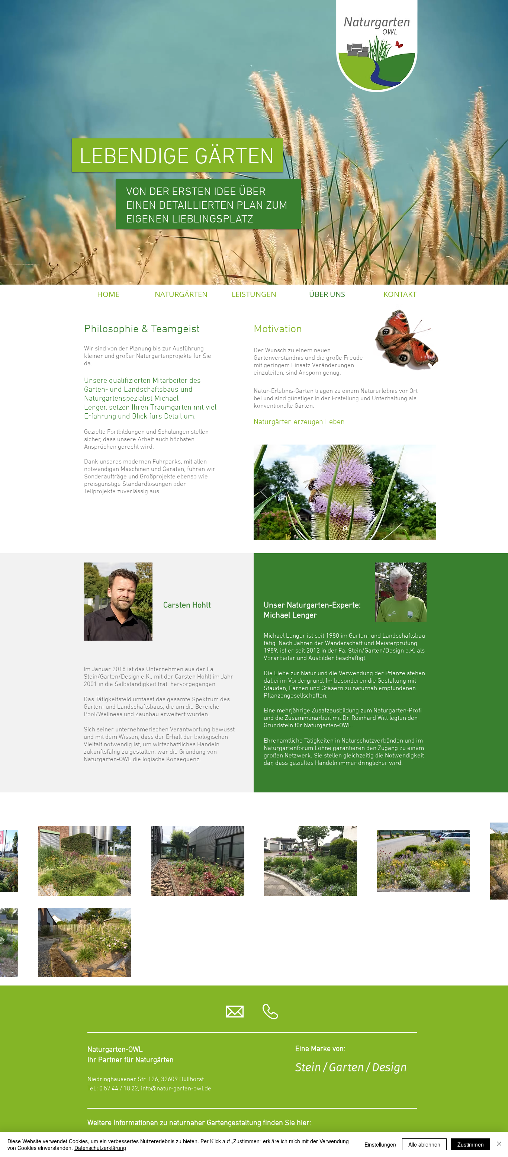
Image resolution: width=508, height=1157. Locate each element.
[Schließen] (499, 1144)
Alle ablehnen (424, 1144)
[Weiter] (425, 492)
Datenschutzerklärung (100, 1147)
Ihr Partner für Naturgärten (130, 1060)
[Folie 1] (345, 528)
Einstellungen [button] (380, 1144)
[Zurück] (264, 492)
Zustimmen (470, 1144)
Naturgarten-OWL (115, 1049)
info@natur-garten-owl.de (176, 1089)
